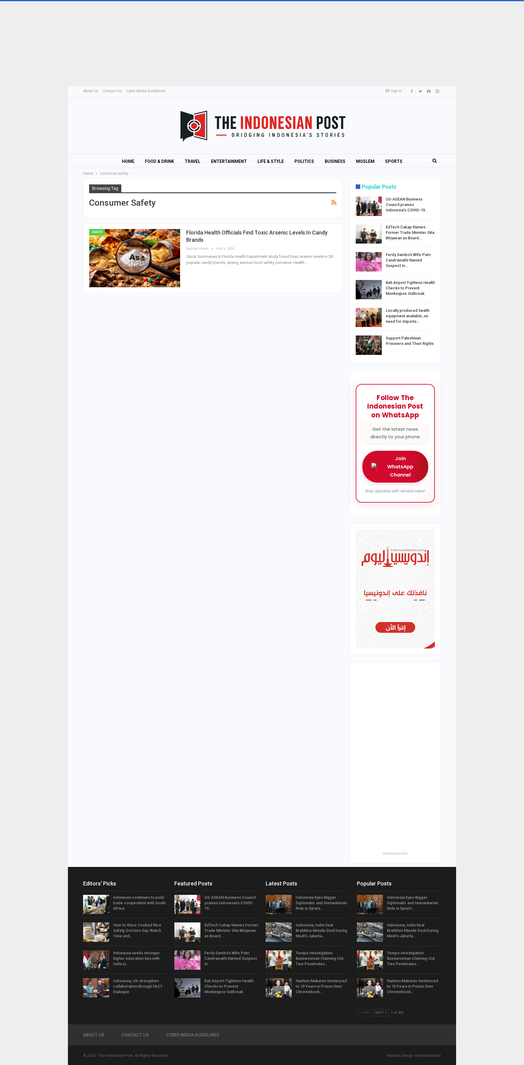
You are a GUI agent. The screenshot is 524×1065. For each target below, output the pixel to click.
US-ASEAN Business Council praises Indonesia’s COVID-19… (407, 204)
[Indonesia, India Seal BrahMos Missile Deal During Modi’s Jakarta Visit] (279, 932)
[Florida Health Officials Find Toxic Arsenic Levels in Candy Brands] (134, 258)
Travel (192, 161)
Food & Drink (159, 161)
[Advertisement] (182, 43)
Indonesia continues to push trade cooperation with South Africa (139, 903)
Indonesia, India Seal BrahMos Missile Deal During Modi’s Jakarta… (321, 930)
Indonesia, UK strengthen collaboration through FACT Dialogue (138, 986)
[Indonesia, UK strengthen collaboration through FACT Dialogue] (96, 988)
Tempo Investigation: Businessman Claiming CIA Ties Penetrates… (320, 958)
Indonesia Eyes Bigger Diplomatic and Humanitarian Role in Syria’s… (321, 903)
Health (97, 232)
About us (90, 91)
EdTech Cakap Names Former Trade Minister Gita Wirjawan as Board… (410, 232)
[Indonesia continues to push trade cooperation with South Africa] (96, 904)
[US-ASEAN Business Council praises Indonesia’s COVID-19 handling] (369, 206)
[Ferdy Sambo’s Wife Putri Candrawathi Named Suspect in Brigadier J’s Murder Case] (369, 261)
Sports (393, 161)
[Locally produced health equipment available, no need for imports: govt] (369, 317)
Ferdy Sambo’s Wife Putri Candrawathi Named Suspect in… (408, 260)
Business (335, 161)
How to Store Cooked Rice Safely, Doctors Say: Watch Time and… (137, 930)
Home (128, 161)
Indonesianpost (428, 1055)
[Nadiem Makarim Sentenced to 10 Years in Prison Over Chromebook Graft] (279, 988)
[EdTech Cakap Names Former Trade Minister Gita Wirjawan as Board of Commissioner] (369, 234)
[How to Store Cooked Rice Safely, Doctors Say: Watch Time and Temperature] (96, 932)
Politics (304, 161)
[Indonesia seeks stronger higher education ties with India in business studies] (96, 960)
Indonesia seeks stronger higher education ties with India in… (136, 958)
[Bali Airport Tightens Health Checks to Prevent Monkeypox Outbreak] (369, 289)
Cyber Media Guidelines (146, 91)
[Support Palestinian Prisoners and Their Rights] (369, 345)
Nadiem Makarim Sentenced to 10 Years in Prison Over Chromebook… (321, 986)
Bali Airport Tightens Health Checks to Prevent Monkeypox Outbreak (410, 288)
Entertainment (229, 161)
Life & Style (270, 161)
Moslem (365, 161)
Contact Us (112, 91)
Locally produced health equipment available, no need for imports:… (407, 316)
